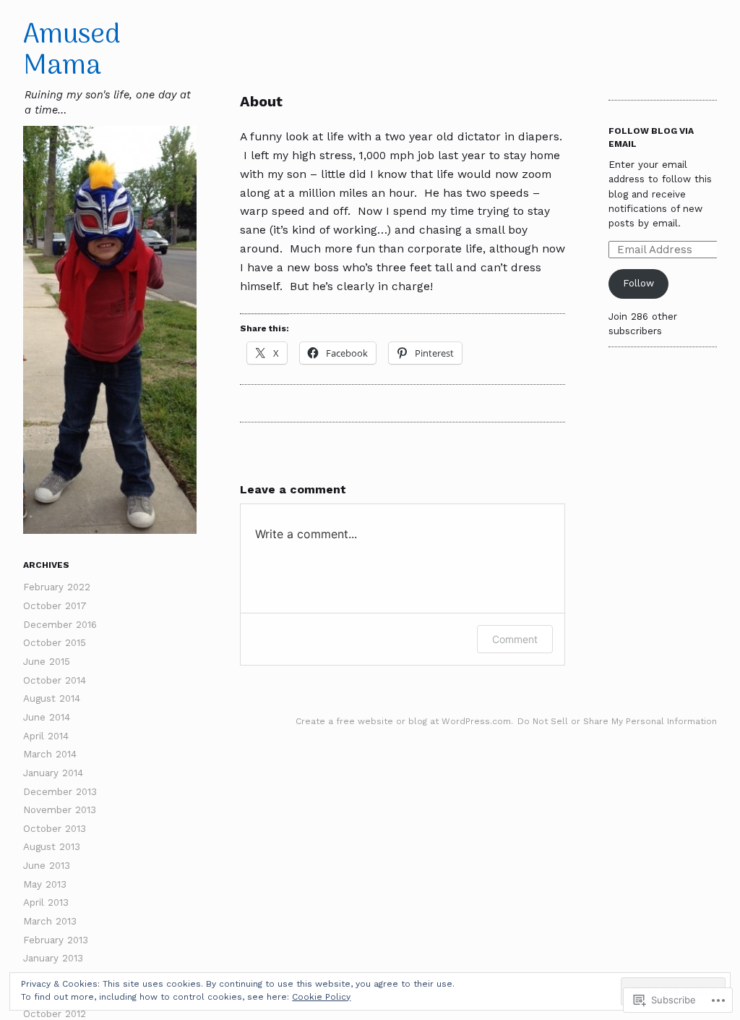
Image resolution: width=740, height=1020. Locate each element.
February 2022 (56, 587)
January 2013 (53, 958)
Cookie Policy (321, 997)
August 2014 (51, 698)
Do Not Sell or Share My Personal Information (617, 721)
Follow (638, 283)
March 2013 (50, 921)
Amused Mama (72, 51)
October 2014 (54, 680)
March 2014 (50, 754)
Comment (515, 639)
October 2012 (54, 1013)
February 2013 (55, 940)
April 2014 (46, 736)
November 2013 (59, 809)
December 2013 (60, 791)
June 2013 (46, 865)
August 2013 (51, 846)
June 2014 (46, 717)
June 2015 (46, 661)
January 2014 (53, 773)
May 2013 (44, 884)
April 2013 (46, 902)
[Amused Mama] (110, 330)
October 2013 (54, 828)
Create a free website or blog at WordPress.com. (404, 721)
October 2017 (55, 605)
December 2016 (60, 624)
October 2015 (54, 642)
